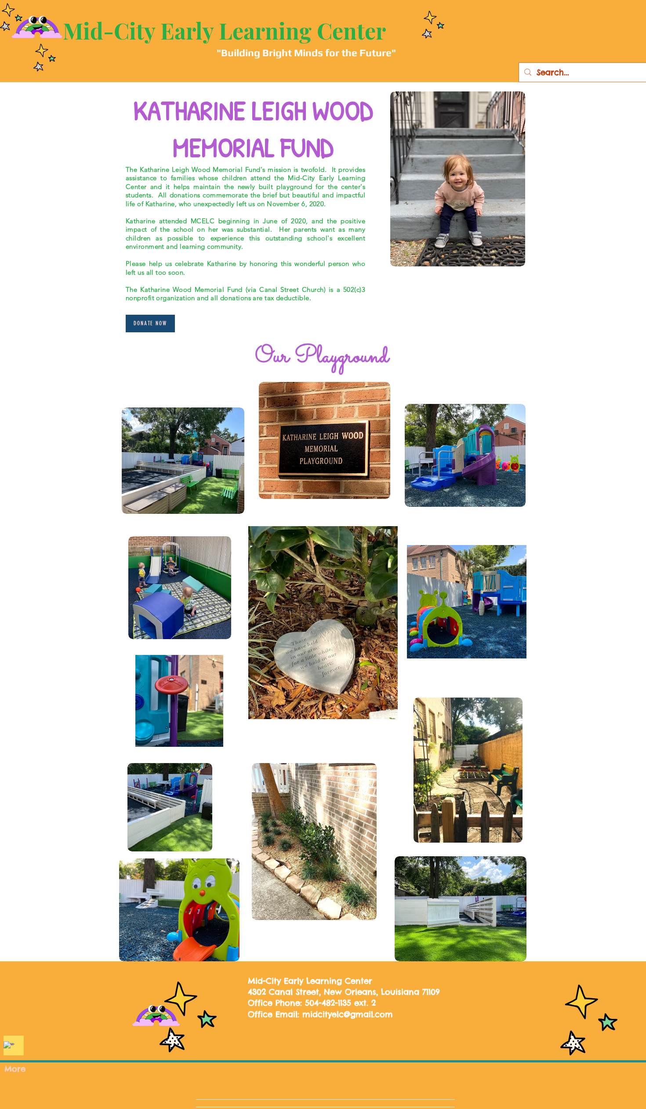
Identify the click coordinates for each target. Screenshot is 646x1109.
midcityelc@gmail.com (347, 1014)
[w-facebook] (9, 1046)
